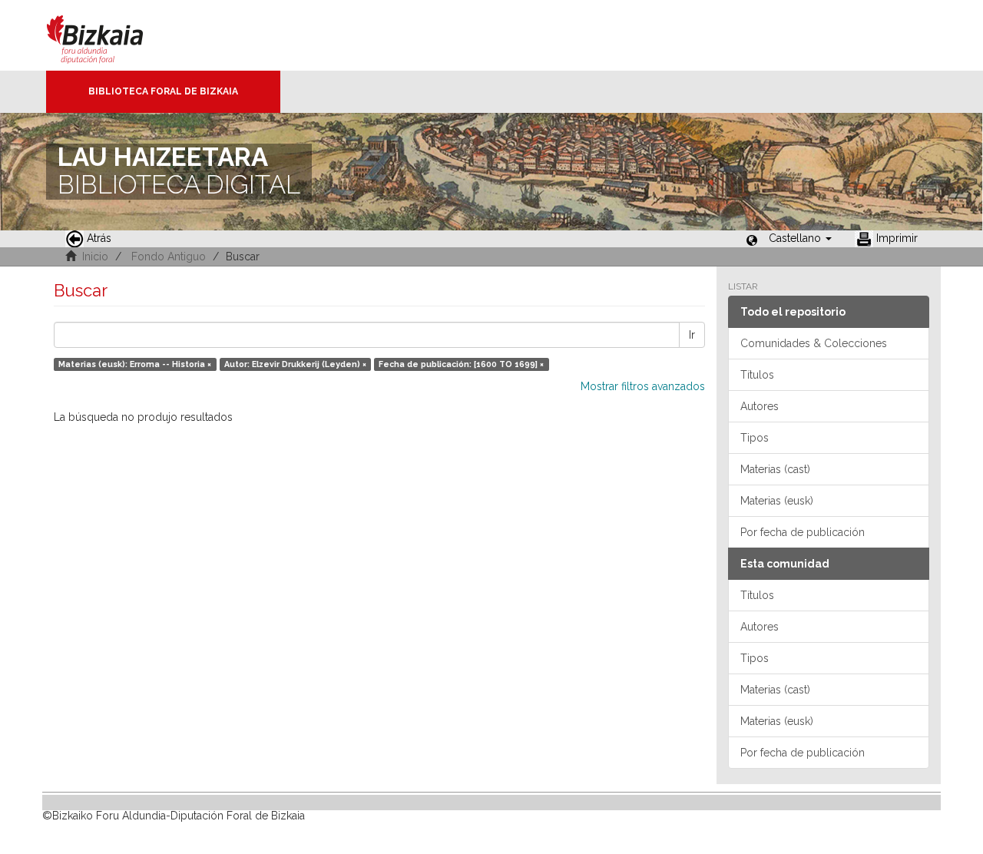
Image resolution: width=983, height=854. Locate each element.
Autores (759, 406)
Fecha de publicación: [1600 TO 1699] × (461, 364)
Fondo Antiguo (168, 256)
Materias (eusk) (776, 501)
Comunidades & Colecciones (813, 343)
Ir (692, 335)
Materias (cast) (775, 469)
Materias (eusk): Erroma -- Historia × (134, 364)
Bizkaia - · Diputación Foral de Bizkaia (111, 35)
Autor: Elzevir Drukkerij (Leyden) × (295, 364)
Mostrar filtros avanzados (643, 386)
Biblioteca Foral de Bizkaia (163, 91)
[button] (800, 238)
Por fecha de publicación (802, 532)
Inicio (95, 256)
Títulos (757, 375)
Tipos (754, 438)
